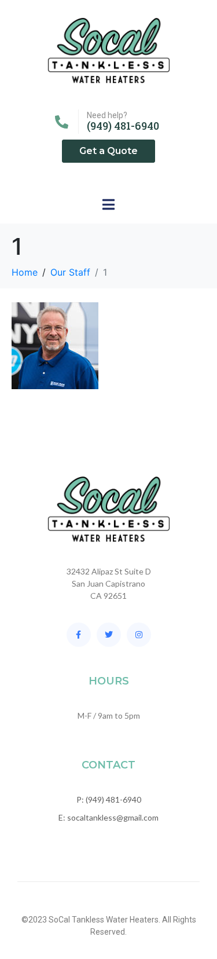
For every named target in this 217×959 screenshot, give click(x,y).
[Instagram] (139, 635)
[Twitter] (109, 635)
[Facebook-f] (79, 635)
